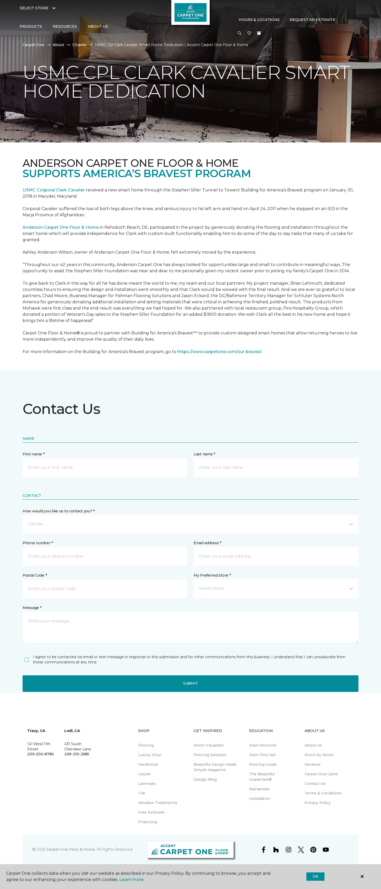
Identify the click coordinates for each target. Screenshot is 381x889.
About (58, 44)
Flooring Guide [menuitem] (263, 764)
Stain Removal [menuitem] (262, 745)
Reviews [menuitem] (313, 764)
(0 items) (259, 33)
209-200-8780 (40, 754)
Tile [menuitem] (141, 793)
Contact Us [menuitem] (315, 783)
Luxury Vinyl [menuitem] (149, 754)
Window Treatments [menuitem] (157, 802)
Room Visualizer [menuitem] (209, 745)
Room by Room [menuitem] (319, 754)
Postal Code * (35, 575)
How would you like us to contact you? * (59, 511)
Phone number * (38, 543)
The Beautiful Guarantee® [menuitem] (261, 777)
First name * (34, 454)
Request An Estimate (312, 19)
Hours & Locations (259, 19)
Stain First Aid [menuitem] (262, 754)
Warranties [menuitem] (259, 789)
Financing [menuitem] (147, 822)
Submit (190, 683)
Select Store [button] (34, 8)
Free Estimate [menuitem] (151, 812)
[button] (239, 33)
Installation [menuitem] (259, 798)
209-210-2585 (76, 754)
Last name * (204, 454)
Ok (315, 876)
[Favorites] (249, 33)
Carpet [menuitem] (144, 774)
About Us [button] (98, 26)
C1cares (79, 44)
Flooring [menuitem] (146, 745)
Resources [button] (65, 26)
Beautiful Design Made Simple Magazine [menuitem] (215, 767)
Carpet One (33, 44)
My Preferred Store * (212, 575)
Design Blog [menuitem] (205, 779)
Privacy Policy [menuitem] (318, 802)
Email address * (207, 543)
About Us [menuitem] (313, 745)
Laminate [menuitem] (147, 783)
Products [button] (31, 26)
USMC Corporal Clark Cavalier (54, 190)
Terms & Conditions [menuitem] (323, 793)
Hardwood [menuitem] (148, 764)
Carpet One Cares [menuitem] (321, 774)
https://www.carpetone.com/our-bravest (219, 351)
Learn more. (131, 879)
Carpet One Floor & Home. (71, 849)
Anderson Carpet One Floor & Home (61, 227)
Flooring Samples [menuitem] (210, 754)
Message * (32, 608)
